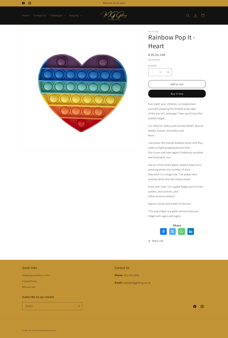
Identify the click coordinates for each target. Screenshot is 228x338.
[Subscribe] (78, 306)
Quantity (152, 65)
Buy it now (177, 93)
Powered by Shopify (47, 330)
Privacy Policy (29, 281)
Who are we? (29, 286)
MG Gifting (34, 330)
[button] (57, 15)
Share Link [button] (157, 240)
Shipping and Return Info (35, 275)
